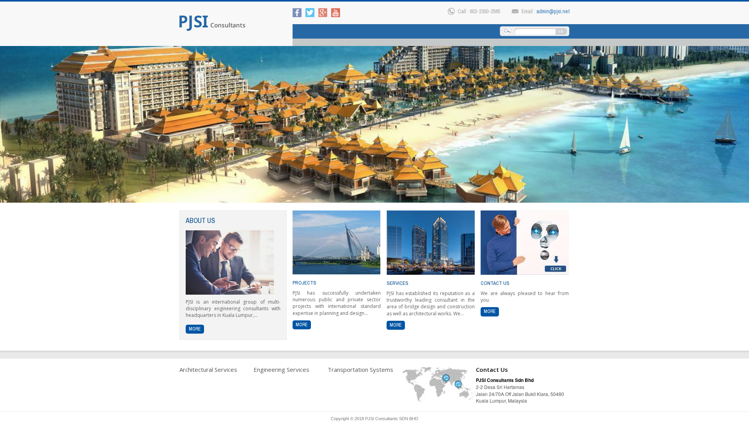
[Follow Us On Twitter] (309, 12)
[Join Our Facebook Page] (297, 12)
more (195, 329)
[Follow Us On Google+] (322, 12)
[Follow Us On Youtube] (335, 12)
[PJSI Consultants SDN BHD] (212, 23)
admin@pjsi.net (553, 11)
